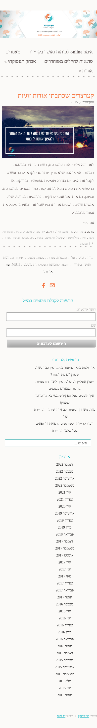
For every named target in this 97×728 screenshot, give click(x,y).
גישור (91, 237)
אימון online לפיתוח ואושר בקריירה (61, 51)
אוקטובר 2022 (64, 478)
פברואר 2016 (65, 639)
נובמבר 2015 (64, 660)
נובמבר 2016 (64, 604)
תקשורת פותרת (11, 237)
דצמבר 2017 (64, 541)
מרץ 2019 (64, 527)
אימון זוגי (8, 231)
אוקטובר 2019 (64, 513)
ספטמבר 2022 (64, 485)
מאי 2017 (64, 576)
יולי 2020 (64, 506)
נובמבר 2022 (64, 471)
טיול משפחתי (71, 237)
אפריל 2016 (65, 625)
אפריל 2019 (65, 520)
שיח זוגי (79, 231)
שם (93, 325)
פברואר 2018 (65, 534)
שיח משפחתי (65, 231)
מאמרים (12, 51)
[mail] (52, 287)
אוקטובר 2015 (64, 667)
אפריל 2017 (65, 583)
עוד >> (88, 222)
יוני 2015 (65, 688)
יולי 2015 (64, 681)
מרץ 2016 (64, 632)
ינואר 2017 (64, 597)
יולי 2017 (64, 562)
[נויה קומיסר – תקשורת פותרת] (48, 24)
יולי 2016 (64, 611)
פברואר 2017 (65, 590)
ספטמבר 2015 (64, 674)
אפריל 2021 (65, 499)
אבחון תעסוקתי (22, 61)
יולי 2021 (64, 492)
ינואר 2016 (64, 646)
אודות (87, 70)
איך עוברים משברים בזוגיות (29, 231)
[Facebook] (44, 289)
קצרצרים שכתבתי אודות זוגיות (56, 95)
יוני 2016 (65, 618)
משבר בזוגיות (43, 237)
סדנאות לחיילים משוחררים (68, 61)
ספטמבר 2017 (64, 548)
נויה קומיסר (27, 237)
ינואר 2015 (64, 695)
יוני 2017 (65, 569)
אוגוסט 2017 (64, 555)
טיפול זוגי (57, 237)
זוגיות (83, 237)
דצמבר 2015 (64, 653)
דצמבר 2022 (64, 464)
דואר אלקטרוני (86, 309)
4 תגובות (85, 243)
